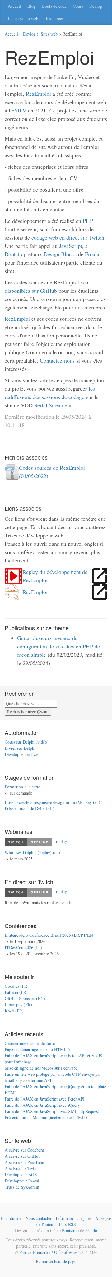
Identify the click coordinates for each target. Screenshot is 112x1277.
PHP (88, 220)
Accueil (14, 6)
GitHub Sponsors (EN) (25, 998)
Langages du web (23, 18)
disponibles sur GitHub (31, 290)
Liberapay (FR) (18, 1005)
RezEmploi (38, 93)
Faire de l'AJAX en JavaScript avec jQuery (42, 1105)
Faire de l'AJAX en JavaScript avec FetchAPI (45, 1099)
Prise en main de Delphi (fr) (29, 808)
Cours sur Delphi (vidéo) (27, 742)
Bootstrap (15, 254)
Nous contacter (39, 1218)
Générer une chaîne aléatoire (30, 1043)
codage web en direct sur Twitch (67, 237)
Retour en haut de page (56, 1261)
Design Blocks (60, 254)
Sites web (49, 34)
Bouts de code (54, 6)
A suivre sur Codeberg (24, 1150)
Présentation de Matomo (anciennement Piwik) (46, 1117)
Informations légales (73, 1218)
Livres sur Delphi (20, 748)
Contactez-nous (57, 360)
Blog (31, 6)
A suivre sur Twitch (22, 1168)
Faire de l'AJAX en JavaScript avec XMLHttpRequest (52, 1111)
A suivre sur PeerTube (24, 1162)
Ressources (53, 18)
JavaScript (70, 245)
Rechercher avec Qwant (28, 712)
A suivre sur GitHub (22, 1156)
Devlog (95, 6)
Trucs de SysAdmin (22, 1187)
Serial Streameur (53, 405)
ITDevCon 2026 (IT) (23, 947)
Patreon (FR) (16, 992)
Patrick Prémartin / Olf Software (48, 1252)
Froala (92, 254)
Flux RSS (67, 1224)
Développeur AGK (21, 1174)
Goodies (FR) (17, 986)
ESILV (18, 110)
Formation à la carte (22, 787)
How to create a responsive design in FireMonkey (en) (52, 802)
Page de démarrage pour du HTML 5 (37, 1049)
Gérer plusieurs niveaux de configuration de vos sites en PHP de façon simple (58, 646)
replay (61, 841)
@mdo (91, 1230)
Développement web (22, 754)
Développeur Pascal (22, 1181)
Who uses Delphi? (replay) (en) (32, 852)
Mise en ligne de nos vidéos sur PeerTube (41, 1068)
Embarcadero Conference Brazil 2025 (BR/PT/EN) (50, 935)
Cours (78, 6)
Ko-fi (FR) (14, 1011)
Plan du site (11, 1218)
